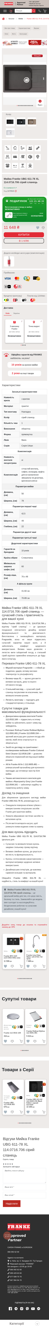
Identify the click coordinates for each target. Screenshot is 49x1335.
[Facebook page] (10, 1309)
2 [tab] (18, 105)
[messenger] (39, 1309)
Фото (14, 34)
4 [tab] (21, 105)
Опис (6, 34)
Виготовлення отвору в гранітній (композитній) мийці (20, 215)
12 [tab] (32, 105)
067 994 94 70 (16, 1280)
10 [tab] (30, 105)
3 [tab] (20, 105)
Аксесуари (23, 34)
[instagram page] (22, 1309)
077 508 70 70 (16, 1277)
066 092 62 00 (13, 1252)
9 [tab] (28, 105)
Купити (23, 234)
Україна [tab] (16, 313)
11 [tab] (31, 105)
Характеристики (24, 28)
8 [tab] (27, 105)
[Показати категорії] (37, 1323)
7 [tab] (25, 105)
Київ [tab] (8, 313)
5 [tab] (23, 105)
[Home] (8, 3)
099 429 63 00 (16, 1273)
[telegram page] (16, 1309)
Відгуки (36, 28)
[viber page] (27, 1309)
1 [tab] (17, 105)
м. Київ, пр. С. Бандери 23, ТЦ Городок (25, 1261)
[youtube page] (33, 1309)
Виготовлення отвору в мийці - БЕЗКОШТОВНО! (19, 208)
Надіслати (12, 1203)
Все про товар (10, 28)
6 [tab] (24, 105)
